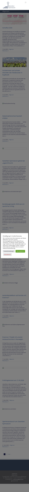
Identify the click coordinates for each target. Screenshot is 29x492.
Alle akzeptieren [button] (20, 251)
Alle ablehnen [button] (7, 254)
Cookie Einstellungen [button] (9, 251)
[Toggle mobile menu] (26, 2)
